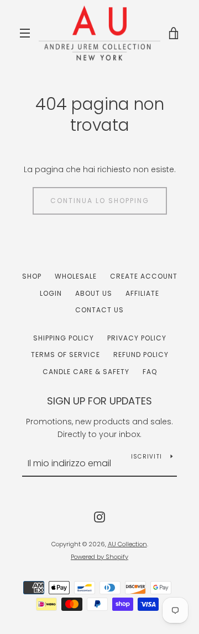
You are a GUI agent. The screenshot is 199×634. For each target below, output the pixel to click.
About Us (93, 293)
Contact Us (99, 310)
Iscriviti (146, 456)
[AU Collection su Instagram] (99, 515)
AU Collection (127, 544)
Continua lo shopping (99, 200)
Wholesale (76, 276)
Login (51, 293)
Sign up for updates (99, 401)
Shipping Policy (63, 338)
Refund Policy (141, 354)
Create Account (143, 276)
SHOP (31, 276)
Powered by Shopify (99, 556)
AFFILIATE (142, 293)
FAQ (150, 371)
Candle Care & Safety (86, 371)
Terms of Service (65, 354)
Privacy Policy (136, 338)
